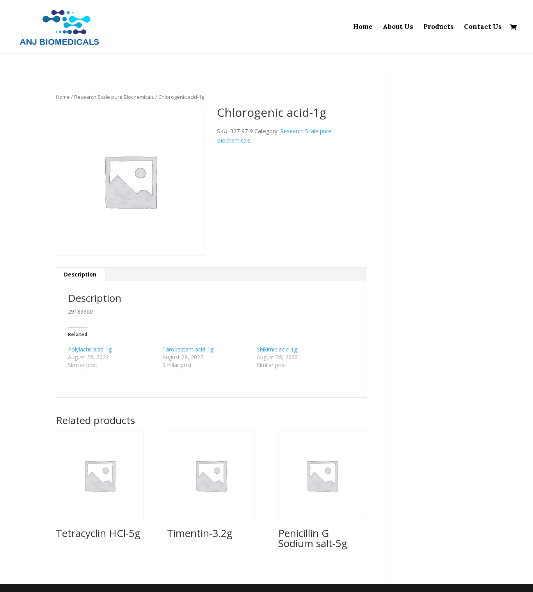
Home (363, 27)
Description (80, 274)
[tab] (80, 274)
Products (438, 27)
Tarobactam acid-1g (187, 349)
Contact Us (483, 27)
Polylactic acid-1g (90, 349)
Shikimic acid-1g (277, 349)
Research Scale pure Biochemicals (114, 96)
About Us (398, 27)
